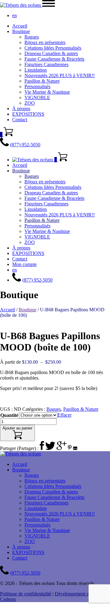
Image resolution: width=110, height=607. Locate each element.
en (14, 15)
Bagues (31, 36)
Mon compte (24, 264)
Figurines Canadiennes (46, 64)
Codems (8, 599)
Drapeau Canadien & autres (51, 53)
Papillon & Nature (42, 81)
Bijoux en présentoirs (44, 42)
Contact (19, 119)
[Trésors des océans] (21, 5)
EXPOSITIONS (28, 114)
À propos (21, 108)
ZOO (29, 103)
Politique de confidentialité (25, 593)
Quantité (9, 415)
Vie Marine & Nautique (47, 92)
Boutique (21, 31)
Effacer (64, 415)
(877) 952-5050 (25, 144)
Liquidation (35, 70)
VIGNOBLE (37, 97)
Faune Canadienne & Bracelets (54, 59)
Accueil (19, 25)
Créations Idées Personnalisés (52, 48)
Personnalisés (37, 86)
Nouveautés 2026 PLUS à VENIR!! (59, 75)
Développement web (75, 593)
